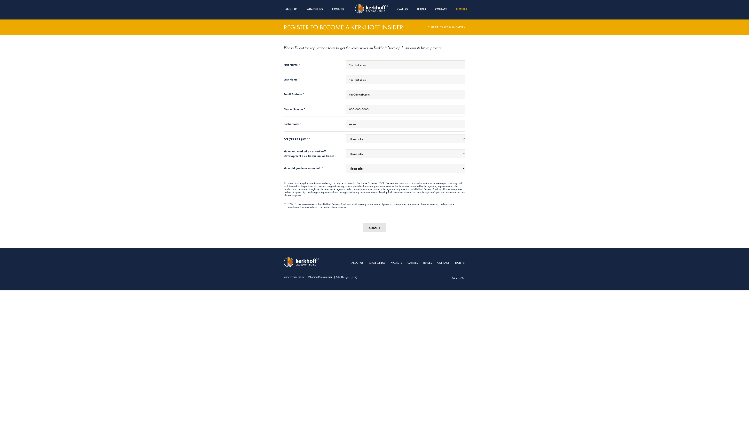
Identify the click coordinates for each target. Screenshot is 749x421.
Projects (338, 9)
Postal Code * (293, 124)
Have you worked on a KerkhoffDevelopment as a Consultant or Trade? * (310, 153)
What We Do (315, 9)
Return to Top (458, 278)
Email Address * (294, 94)
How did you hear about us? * (303, 168)
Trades (421, 9)
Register (461, 9)
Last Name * (292, 79)
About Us (291, 9)
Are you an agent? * (297, 139)
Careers (402, 9)
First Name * (292, 65)
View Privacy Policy (294, 277)
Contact (441, 9)
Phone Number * (295, 109)
